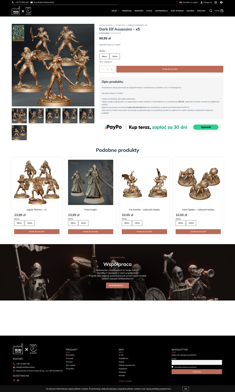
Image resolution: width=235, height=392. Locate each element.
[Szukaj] (211, 10)
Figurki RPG (115, 33)
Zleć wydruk (177, 11)
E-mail (174, 359)
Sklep (114, 11)
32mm (114, 56)
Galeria (190, 11)
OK (185, 388)
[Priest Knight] (90, 182)
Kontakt (201, 11)
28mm (104, 56)
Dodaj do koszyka (169, 69)
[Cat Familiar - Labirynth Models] (144, 182)
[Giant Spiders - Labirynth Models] (198, 182)
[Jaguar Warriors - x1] (36, 182)
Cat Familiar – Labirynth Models (144, 209)
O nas (149, 11)
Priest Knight (90, 209)
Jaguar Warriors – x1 (37, 209)
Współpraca (161, 11)
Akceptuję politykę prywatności (185, 367)
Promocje (126, 11)
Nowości (139, 11)
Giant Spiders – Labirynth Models (198, 209)
